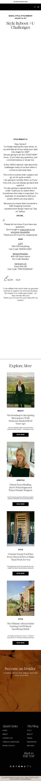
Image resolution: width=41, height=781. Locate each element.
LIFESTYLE (20, 480)
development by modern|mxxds (20, 779)
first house (34, 777)
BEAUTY (20, 411)
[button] (38, 7)
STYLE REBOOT (26, 16)
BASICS (11, 16)
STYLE (17, 16)
